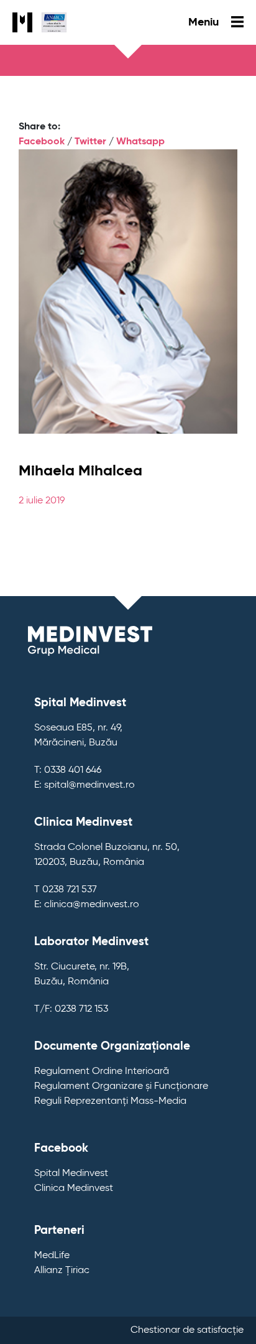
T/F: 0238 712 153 (71, 1009)
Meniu (205, 22)
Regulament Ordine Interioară (101, 1071)
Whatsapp (140, 142)
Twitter (90, 142)
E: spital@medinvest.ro (84, 785)
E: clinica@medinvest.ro (86, 905)
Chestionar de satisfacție (187, 1330)
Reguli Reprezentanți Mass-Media (110, 1101)
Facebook (42, 142)
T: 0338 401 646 (67, 770)
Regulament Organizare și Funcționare (121, 1086)
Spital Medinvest (71, 1173)
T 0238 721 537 (65, 890)
